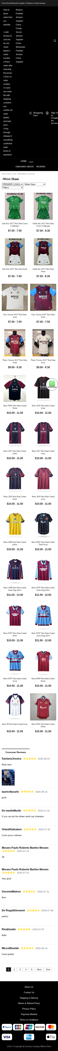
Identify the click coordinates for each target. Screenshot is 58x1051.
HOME (24, 161)
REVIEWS (40, 167)
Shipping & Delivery (29, 998)
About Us (29, 987)
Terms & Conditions (29, 1020)
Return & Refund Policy (29, 1003)
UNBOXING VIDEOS (24, 167)
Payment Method (29, 1014)
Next (39, 969)
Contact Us (29, 992)
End (48, 969)
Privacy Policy (29, 1009)
